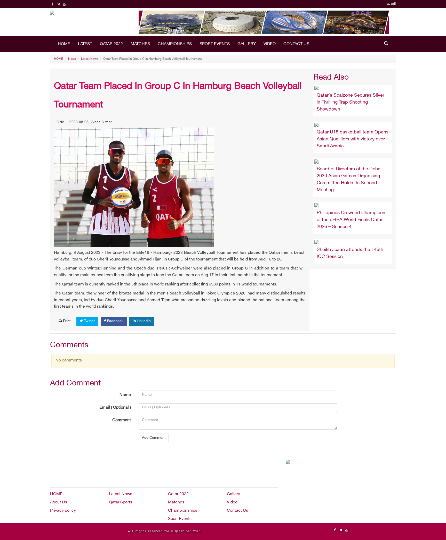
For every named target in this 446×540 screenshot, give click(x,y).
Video (270, 44)
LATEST (85, 44)
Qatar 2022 (111, 44)
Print (66, 321)
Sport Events (215, 44)
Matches (140, 44)
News (72, 59)
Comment (121, 420)
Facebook (114, 321)
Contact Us (296, 44)
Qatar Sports (120, 502)
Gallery (246, 44)
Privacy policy (63, 510)
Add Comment (153, 438)
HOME (64, 44)
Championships (175, 44)
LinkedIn (143, 321)
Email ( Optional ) (115, 407)
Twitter (89, 321)
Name (125, 395)
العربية (391, 3)
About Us (58, 502)
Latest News (89, 59)
